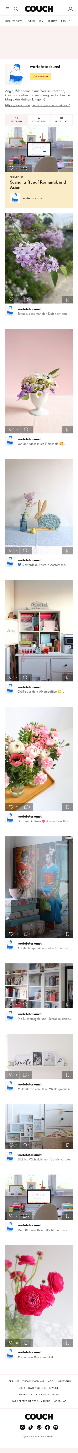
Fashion (67, 21)
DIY (41, 21)
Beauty (52, 21)
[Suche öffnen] (15, 8)
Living (30, 21)
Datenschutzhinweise (43, 1387)
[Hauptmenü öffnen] (7, 8)
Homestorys (13, 21)
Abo (51, 1381)
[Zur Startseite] (39, 9)
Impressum (64, 1381)
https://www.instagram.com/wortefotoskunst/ (37, 105)
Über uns (13, 1381)
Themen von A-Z (33, 1381)
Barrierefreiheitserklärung (30, 1401)
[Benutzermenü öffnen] (70, 8)
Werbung (60, 1401)
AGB (22, 1387)
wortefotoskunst (32, 198)
